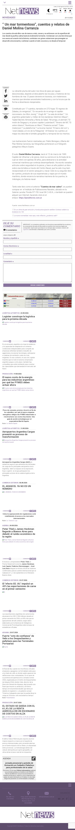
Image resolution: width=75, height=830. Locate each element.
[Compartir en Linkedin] (5, 101)
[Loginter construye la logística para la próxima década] (19, 323)
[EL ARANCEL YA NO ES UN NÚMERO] (19, 492)
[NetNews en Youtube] (71, 798)
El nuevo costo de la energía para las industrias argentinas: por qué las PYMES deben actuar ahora (18, 381)
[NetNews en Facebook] (67, 798)
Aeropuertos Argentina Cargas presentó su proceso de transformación (18, 434)
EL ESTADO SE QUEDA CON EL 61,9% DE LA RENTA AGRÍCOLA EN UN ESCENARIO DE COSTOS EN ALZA (18, 710)
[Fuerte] (19, 647)
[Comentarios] (6, 109)
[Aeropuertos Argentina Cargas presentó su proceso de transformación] (19, 441)
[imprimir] (6, 117)
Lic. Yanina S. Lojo (11, 520)
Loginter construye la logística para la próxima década (18, 317)
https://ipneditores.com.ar (30, 198)
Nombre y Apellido (10, 238)
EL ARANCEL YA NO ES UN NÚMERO (16, 487)
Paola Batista (10, 697)
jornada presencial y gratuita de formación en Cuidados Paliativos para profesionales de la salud (19, 765)
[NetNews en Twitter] (63, 798)
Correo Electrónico (10, 246)
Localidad (7, 254)
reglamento (26, 229)
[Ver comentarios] (10, 341)
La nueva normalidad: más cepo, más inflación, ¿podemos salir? (35, 216)
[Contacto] (59, 798)
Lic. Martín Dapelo (11, 423)
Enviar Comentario (37, 285)
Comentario (8, 261)
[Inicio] (22, 10)
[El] (19, 592)
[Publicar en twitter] (6, 96)
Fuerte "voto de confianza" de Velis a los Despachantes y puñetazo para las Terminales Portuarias (18, 640)
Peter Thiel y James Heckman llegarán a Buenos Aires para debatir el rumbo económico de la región (18, 533)
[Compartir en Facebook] (6, 91)
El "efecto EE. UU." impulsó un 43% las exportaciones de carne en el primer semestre (19, 586)
